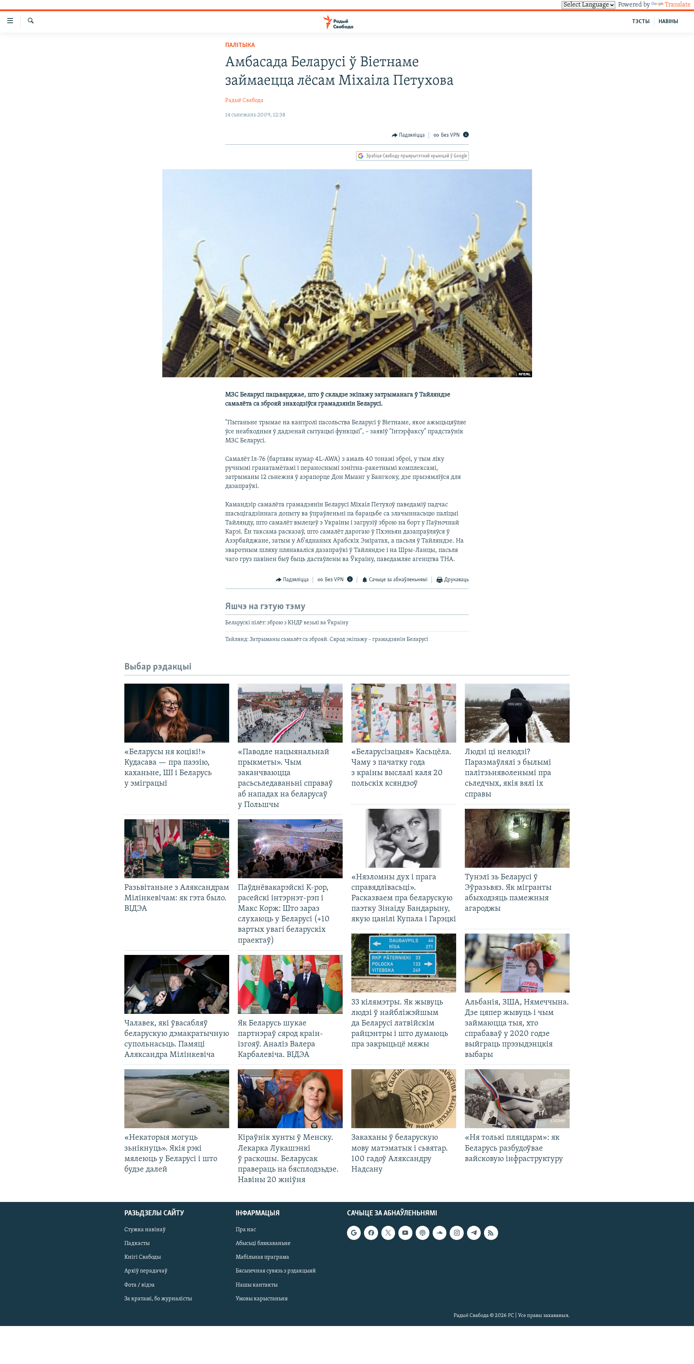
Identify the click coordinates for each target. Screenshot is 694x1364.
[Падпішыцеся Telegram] (474, 1233)
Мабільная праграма (262, 1258)
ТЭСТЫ (641, 22)
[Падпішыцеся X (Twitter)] (388, 1233)
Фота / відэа (139, 1285)
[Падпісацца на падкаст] (422, 1233)
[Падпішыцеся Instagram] (456, 1233)
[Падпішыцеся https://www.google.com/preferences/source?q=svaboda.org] (354, 1233)
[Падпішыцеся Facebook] (371, 1233)
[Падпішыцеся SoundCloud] (439, 1233)
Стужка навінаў (145, 1230)
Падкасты (137, 1243)
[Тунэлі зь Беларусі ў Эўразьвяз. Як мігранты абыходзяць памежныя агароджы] (517, 838)
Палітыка (240, 45)
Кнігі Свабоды (142, 1258)
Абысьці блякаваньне (263, 1243)
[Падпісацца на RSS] (491, 1233)
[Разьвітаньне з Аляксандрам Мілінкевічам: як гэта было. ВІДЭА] (176, 848)
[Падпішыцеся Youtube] (405, 1233)
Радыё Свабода (244, 100)
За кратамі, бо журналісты (158, 1299)
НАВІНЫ (668, 22)
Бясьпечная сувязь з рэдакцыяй (276, 1271)
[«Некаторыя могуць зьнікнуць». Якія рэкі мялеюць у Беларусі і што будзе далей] (176, 1098)
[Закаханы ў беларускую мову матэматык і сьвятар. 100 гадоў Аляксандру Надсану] (403, 1098)
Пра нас (246, 1230)
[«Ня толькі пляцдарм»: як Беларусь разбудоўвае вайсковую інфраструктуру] (517, 1098)
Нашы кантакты (257, 1285)
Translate (678, 5)
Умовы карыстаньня (262, 1299)
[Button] (408, 135)
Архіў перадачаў (145, 1271)
